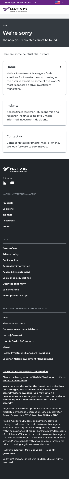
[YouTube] (12, 183)
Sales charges (11, 289)
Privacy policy (11, 254)
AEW (5, 317)
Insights (7, 214)
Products (8, 202)
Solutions (8, 208)
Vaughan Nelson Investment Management (28, 358)
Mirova (6, 347)
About (6, 226)
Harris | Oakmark (12, 335)
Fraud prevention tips (15, 295)
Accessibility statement (16, 271)
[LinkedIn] (4, 183)
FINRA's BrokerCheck (15, 380)
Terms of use (10, 248)
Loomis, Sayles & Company (18, 341)
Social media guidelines (17, 277)
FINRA (46, 415)
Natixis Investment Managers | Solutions (26, 353)
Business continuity (14, 283)
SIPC (55, 415)
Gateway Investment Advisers (20, 329)
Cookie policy (10, 260)
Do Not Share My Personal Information (25, 371)
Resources (9, 220)
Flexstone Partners (14, 323)
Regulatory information (16, 266)
